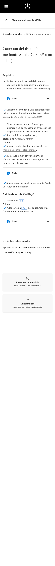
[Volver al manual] (7, 20)
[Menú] (6, 6)
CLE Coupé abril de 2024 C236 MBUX (30, 34)
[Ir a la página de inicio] (27, 6)
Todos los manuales (12, 34)
